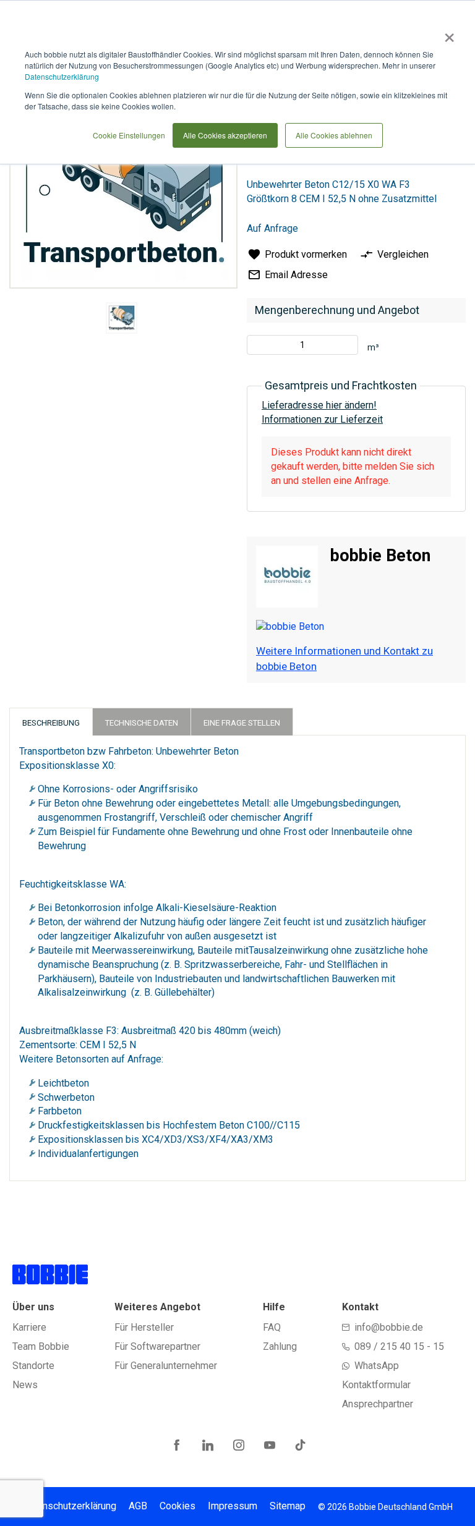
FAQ (272, 1327)
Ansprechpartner (377, 1404)
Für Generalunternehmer (165, 1365)
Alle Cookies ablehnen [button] (334, 135)
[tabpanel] (121, 320)
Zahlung (280, 1346)
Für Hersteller (144, 1327)
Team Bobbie (40, 1346)
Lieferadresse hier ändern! (319, 405)
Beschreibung (51, 722)
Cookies (177, 1506)
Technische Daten (141, 722)
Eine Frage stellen (241, 722)
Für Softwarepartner (157, 1346)
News (25, 1385)
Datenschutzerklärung (62, 76)
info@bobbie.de (388, 1327)
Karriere (29, 1327)
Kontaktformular (376, 1385)
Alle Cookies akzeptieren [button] (225, 135)
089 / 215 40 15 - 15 (399, 1346)
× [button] (446, 33)
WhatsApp (376, 1365)
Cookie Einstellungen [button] (129, 135)
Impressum (232, 1506)
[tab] (51, 721)
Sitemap (288, 1506)
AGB (138, 1506)
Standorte (33, 1365)
